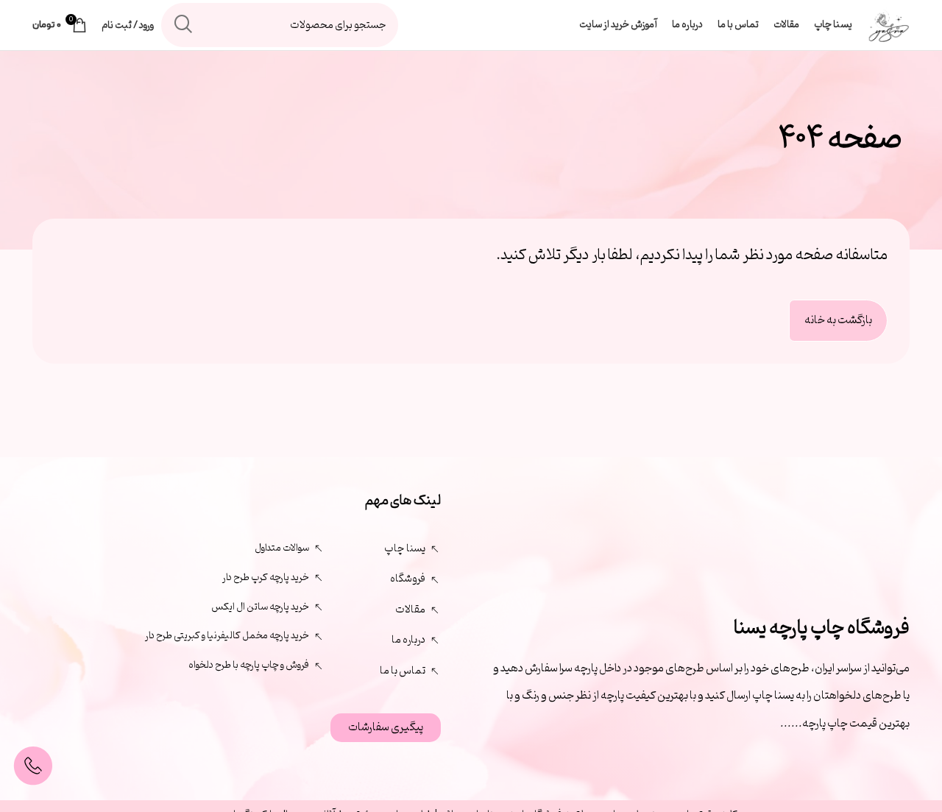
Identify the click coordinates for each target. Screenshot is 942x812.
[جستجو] (183, 25)
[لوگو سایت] (888, 25)
